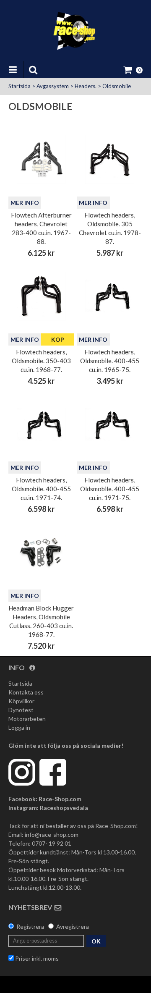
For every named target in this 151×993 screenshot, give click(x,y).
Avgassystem (52, 86)
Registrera (30, 926)
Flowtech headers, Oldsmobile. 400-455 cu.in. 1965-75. (109, 360)
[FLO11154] (109, 296)
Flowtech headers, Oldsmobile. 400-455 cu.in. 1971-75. (109, 488)
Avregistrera (72, 926)
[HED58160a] (41, 552)
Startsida (19, 86)
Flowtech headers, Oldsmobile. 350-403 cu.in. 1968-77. (41, 360)
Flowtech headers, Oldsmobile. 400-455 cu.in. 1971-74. (41, 488)
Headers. (85, 86)
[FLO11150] (41, 296)
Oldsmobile (116, 86)
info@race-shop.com (51, 834)
